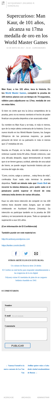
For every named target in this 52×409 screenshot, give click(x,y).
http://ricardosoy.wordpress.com (16, 239)
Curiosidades (39, 48)
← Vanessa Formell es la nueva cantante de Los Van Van (14, 369)
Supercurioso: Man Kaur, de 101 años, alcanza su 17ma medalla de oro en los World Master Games (26, 29)
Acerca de (9, 397)
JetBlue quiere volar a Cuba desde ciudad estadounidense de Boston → (38, 369)
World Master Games (15, 93)
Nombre (8, 305)
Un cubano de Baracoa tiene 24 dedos (26, 266)
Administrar (43, 397)
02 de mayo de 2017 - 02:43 (19, 48)
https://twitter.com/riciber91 (13, 245)
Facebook (16, 253)
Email (36, 253)
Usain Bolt (42, 183)
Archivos (26, 397)
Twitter (26, 253)
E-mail (14, 316)
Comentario (10, 326)
